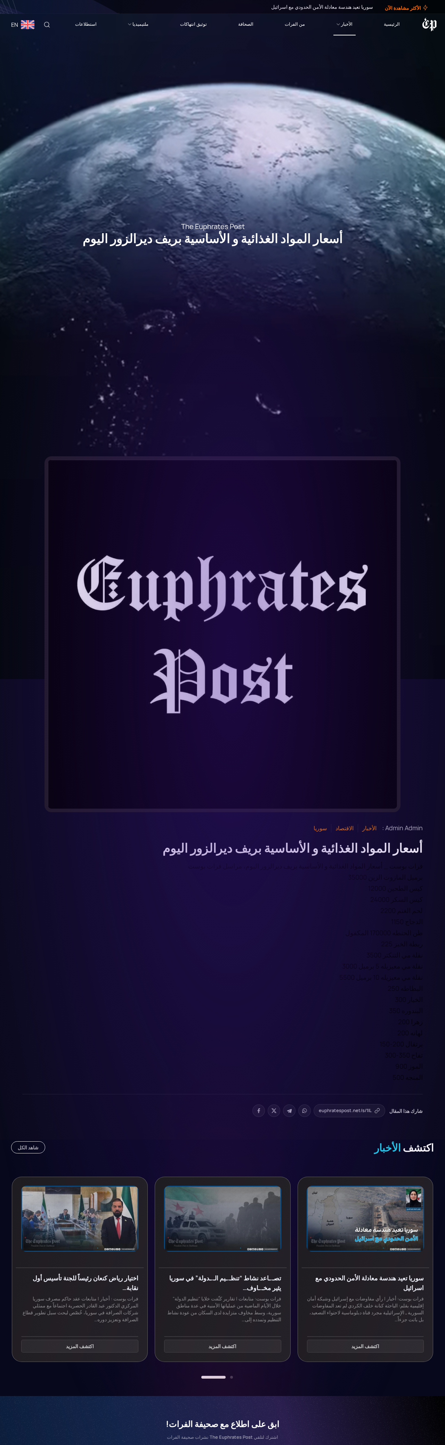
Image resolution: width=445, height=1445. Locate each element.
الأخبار (347, 24)
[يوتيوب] (17, 7)
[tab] (231, 1377)
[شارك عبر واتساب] (304, 1110)
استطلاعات (86, 24)
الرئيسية (392, 24)
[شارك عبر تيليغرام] (289, 1110)
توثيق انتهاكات (193, 24)
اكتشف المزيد (365, 1346)
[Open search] (46, 24)
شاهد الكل (28, 1147)
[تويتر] (27, 7)
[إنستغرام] (22, 7)
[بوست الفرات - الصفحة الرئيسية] (429, 25)
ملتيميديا (140, 24)
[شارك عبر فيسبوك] (258, 1110)
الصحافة (245, 24)
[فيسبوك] (32, 7)
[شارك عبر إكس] (274, 1110)
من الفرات (295, 24)
